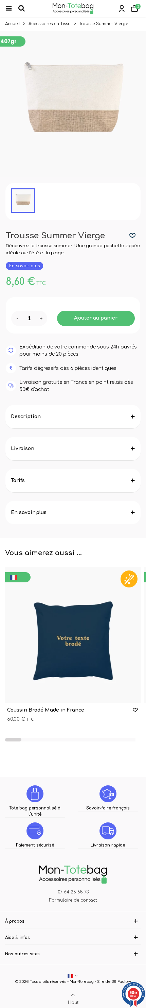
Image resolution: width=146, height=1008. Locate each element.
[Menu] (11, 8)
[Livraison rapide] (107, 830)
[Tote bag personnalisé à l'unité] (34, 793)
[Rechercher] (24, 8)
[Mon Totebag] (73, 8)
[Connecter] (121, 8)
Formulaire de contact (73, 900)
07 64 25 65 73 (73, 892)
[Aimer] (133, 235)
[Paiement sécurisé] (34, 830)
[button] (13, 739)
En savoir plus (24, 265)
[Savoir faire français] (107, 793)
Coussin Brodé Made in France (45, 710)
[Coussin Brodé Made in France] (73, 635)
